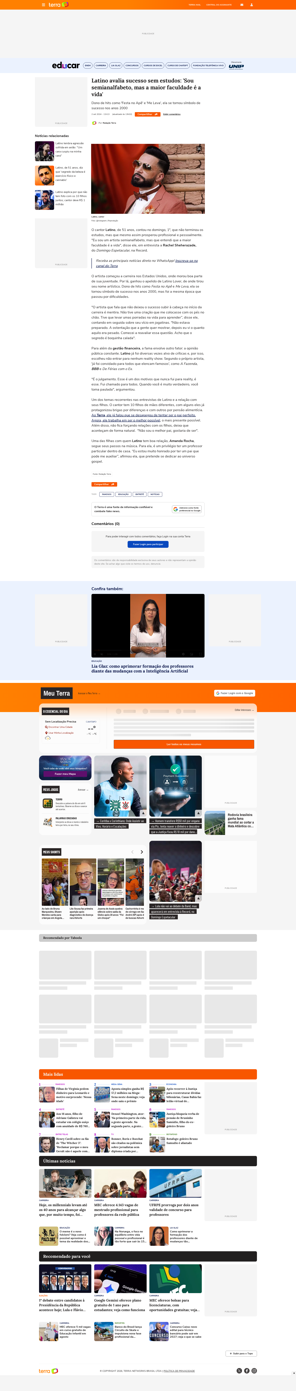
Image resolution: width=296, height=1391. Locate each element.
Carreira (44, 1200)
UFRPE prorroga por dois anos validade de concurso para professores (174, 1210)
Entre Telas (62, 1134)
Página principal (59, 5)
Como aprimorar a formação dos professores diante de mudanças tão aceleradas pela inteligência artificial (184, 1236)
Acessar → (83, 789)
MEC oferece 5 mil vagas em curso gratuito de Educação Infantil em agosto (75, 1332)
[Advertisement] (231, 1236)
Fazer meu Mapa (65, 774)
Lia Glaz (174, 1228)
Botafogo (171, 1134)
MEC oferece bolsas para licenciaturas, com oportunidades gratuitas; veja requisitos (173, 1305)
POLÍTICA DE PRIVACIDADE (179, 1371)
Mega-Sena (116, 1084)
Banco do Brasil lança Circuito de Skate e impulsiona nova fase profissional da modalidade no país (128, 1332)
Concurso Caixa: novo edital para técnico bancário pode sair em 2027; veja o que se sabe (185, 1332)
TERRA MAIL (195, 4)
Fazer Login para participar (148, 544)
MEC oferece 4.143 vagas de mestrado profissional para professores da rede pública (116, 1210)
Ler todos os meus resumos (184, 744)
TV (112, 1134)
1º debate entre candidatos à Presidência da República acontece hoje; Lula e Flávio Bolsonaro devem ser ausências (64, 1305)
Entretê (139, 494)
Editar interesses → (244, 709)
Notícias (155, 494)
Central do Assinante (219, 4)
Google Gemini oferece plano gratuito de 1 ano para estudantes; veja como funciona (119, 1305)
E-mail (242, 4)
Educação (123, 494)
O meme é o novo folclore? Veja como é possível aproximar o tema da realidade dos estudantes (74, 1236)
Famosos (106, 494)
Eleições (43, 1295)
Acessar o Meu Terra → (89, 693)
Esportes (120, 1323)
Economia (171, 1084)
